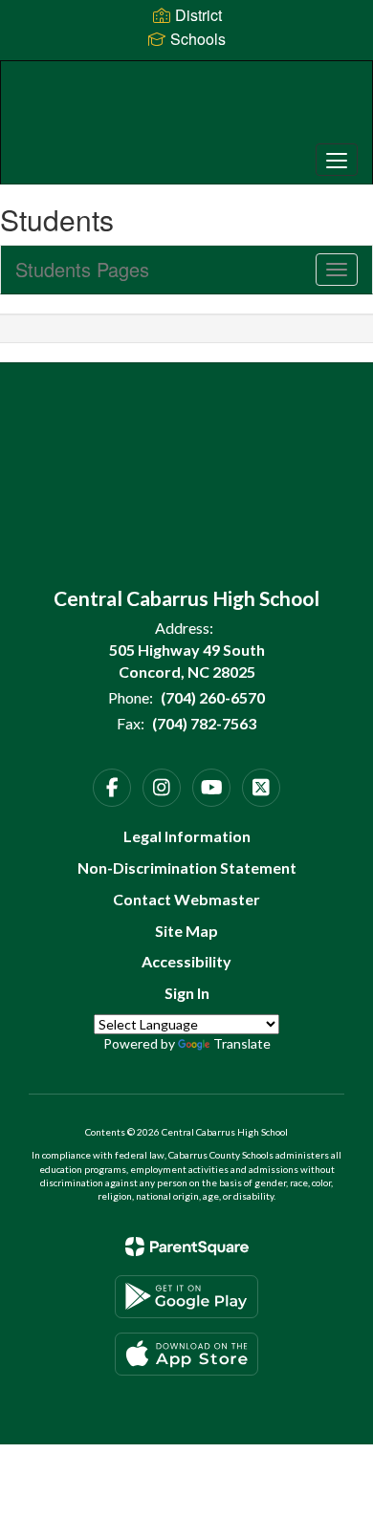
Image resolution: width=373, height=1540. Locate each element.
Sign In (187, 993)
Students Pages (82, 269)
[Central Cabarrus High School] (187, 108)
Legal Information (187, 836)
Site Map (186, 931)
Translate (242, 1043)
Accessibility (186, 961)
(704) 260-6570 (213, 697)
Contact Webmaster (186, 899)
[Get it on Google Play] (186, 1296)
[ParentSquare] (187, 1246)
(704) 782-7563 (204, 723)
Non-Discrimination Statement (186, 867)
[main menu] (337, 159)
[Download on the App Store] (186, 1354)
